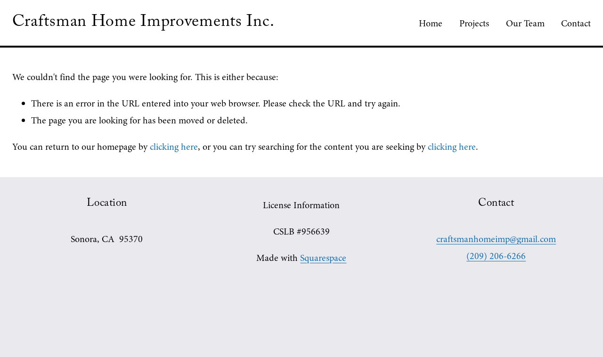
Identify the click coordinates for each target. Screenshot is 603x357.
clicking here (174, 146)
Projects (474, 23)
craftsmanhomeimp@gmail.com (496, 239)
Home (430, 23)
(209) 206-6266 (496, 256)
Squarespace (323, 258)
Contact (576, 23)
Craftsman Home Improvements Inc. (143, 23)
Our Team (525, 23)
